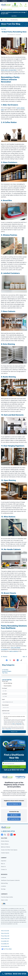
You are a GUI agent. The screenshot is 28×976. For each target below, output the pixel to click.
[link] (21, 660)
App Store (14, 815)
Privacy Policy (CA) (5, 938)
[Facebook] (6, 660)
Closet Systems (7, 685)
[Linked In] (17, 660)
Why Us (3, 863)
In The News (5, 669)
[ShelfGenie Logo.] (14, 827)
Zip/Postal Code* (5, 710)
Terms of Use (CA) (5, 933)
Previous (5, 656)
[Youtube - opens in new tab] (15, 835)
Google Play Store (14, 819)
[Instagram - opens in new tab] (8, 835)
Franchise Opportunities (7, 897)
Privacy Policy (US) (5, 935)
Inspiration (3, 860)
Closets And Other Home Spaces (9, 850)
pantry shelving (13, 651)
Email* (3, 699)
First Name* (4, 688)
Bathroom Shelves (5, 847)
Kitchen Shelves (5, 841)
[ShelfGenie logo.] (7, 777)
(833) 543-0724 (17, 770)
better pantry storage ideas (8, 70)
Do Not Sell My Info (5, 946)
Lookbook (3, 877)
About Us (3, 866)
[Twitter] (10, 660)
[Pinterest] (14, 660)
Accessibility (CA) (5, 943)
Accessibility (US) (5, 941)
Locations (3, 886)
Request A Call (14, 731)
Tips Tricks (3, 29)
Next (24, 656)
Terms (13, 723)
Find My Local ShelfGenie (14, 766)
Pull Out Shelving (8, 683)
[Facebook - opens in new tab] (2, 835)
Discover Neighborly (13, 804)
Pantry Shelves (4, 844)
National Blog (4, 883)
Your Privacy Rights (7, 948)
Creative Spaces (5, 852)
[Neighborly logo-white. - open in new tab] (4, 1)
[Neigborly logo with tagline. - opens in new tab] (20, 777)
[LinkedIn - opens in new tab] (11, 835)
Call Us (21, 6)
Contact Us (4, 869)
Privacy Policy (19, 723)
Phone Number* (5, 705)
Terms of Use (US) (5, 930)
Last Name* (4, 693)
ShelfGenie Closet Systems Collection (10, 880)
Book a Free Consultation (15, 6)
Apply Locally (4, 900)
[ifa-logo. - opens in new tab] (3, 904)
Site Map (3, 889)
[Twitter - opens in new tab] (5, 835)
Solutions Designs (6, 671)
